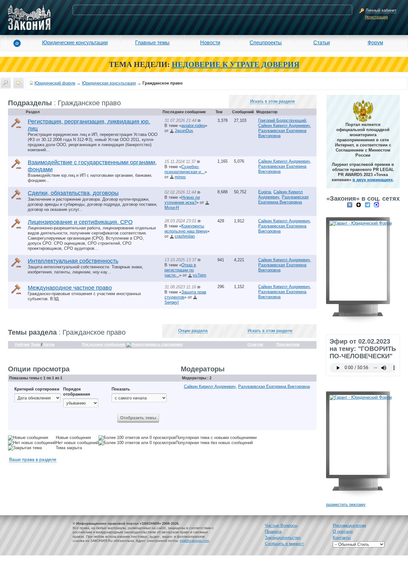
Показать (121, 389)
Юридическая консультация (109, 83)
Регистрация (376, 17)
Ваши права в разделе (32, 459)
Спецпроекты (266, 42)
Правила (273, 531)
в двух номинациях (373, 179)
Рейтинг (22, 344)
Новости (210, 42)
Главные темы (152, 42)
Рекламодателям (349, 525)
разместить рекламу (346, 504)
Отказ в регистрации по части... (180, 270)
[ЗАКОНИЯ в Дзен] (358, 204)
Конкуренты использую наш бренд (185, 229)
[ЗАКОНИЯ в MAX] (376, 204)
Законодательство (283, 537)
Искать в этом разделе (272, 101)
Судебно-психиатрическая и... (184, 169)
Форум (375, 42)
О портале (343, 531)
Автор (49, 344)
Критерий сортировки (36, 389)
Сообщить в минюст (284, 543)
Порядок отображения (76, 392)
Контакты (342, 537)
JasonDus (184, 130)
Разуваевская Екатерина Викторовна (283, 199)
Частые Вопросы (281, 525)
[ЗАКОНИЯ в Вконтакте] (349, 204)
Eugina (264, 192)
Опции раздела (193, 330)
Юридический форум (54, 83)
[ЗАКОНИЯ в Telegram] (367, 204)
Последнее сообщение (103, 344)
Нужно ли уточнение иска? (182, 200)
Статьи (321, 42)
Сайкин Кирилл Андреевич (284, 125)
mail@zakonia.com (194, 541)
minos (180, 177)
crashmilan (185, 236)
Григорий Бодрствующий (282, 120)
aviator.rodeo (193, 125)
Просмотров (288, 344)
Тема (35, 344)
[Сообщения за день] (18, 82)
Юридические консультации (75, 42)
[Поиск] (6, 82)
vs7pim (199, 275)
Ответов (255, 344)
